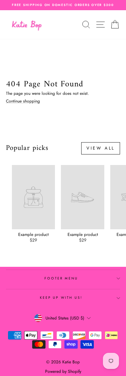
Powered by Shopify (63, 371)
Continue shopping (23, 101)
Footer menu (61, 278)
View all (100, 148)
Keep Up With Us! (61, 297)
